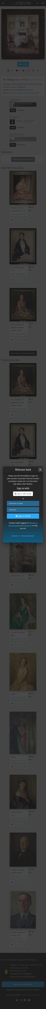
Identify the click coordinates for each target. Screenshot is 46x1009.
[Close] (40, 469)
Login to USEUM (23, 516)
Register (15, 535)
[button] (23, 493)
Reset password (28, 535)
